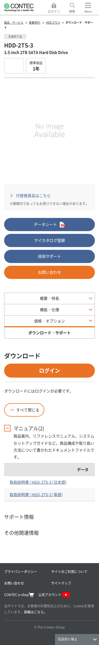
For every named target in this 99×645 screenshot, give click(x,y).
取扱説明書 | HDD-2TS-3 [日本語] (38, 482)
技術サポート (49, 256)
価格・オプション (49, 320)
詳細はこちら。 (35, 612)
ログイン (49, 370)
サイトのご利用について (69, 571)
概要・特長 (49, 298)
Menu (88, 11)
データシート (45, 224)
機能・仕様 (49, 309)
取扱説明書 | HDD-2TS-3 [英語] (36, 494)
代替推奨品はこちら (33, 195)
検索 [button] (75, 8)
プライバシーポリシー (20, 571)
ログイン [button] (55, 8)
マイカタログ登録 (49, 240)
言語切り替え (68, 639)
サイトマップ (61, 583)
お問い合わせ (49, 272)
